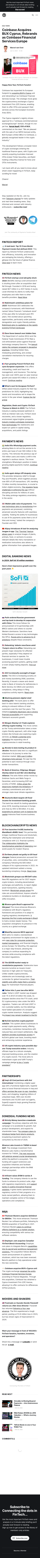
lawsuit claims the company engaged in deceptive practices (19, 347)
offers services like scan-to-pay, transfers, (19, 1091)
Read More (22, 297)
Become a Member (20, 1550)
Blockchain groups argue (20, 890)
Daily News (6, 26)
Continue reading (15, 380)
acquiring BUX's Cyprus (21, 93)
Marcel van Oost (16, 48)
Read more (29, 692)
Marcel (5, 185)
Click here (6, 263)
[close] (37, 6)
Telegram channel (13, 199)
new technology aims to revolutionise (17, 506)
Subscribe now (21, 1538)
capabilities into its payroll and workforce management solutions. (19, 1249)
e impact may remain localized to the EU (20, 1015)
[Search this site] (32, 15)
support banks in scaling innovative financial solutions (19, 1187)
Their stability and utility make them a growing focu (18, 982)
